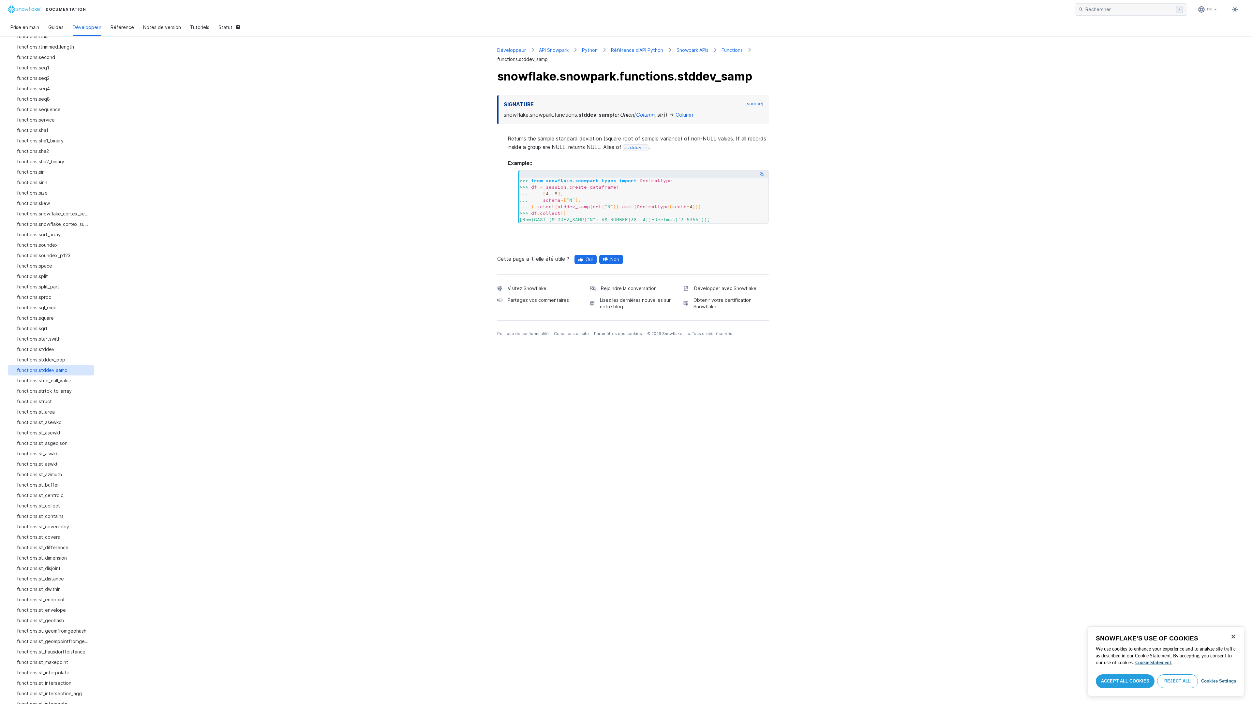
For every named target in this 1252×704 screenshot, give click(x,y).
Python (590, 50)
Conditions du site (571, 333)
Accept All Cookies (1125, 681)
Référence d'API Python (637, 50)
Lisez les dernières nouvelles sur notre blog (635, 303)
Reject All (1177, 681)
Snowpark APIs (692, 50)
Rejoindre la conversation (629, 288)
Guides (56, 27)
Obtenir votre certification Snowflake (722, 303)
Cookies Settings (1218, 681)
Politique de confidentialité (523, 333)
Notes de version (162, 27)
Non (614, 259)
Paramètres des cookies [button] (618, 333)
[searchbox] (1129, 9)
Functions (732, 50)
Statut (225, 27)
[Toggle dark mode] (1235, 9)
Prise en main (24, 27)
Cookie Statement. (1153, 663)
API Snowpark (554, 50)
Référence (122, 27)
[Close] (1233, 636)
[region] (1166, 661)
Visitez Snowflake (527, 288)
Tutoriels (199, 27)
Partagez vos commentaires (538, 300)
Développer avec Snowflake (725, 288)
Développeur (87, 27)
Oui (589, 259)
